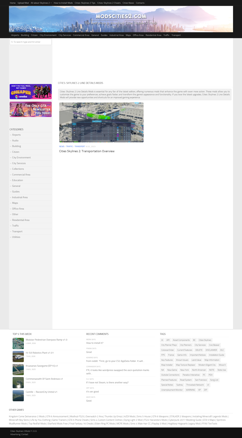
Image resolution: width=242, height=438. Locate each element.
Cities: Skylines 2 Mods (20, 431)
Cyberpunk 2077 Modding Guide (185, 420)
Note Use (222, 370)
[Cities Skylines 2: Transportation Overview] (101, 122)
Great (89, 352)
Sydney (179, 385)
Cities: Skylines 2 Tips (85, 3)
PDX (210, 375)
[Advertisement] (145, 59)
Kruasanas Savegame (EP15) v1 (42, 365)
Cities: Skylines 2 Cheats (109, 3)
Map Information (212, 360)
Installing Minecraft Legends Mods (210, 416)
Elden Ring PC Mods (105, 423)
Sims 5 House (144, 416)
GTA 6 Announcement (57, 416)
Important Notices (198, 355)
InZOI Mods (129, 416)
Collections (18, 168)
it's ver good (92, 391)
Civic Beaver (214, 345)
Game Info (182, 355)
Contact (25, 434)
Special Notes (167, 385)
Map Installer (167, 365)
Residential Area (153, 35)
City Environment (48, 35)
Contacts (140, 3)
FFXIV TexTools (209, 423)
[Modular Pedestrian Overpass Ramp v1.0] (18, 343)
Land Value (196, 360)
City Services (65, 35)
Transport (176, 35)
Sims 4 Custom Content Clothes (106, 420)
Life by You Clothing (40, 420)
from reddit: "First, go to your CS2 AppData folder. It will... (115, 361)
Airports (15, 35)
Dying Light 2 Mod (133, 420)
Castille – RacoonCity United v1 (41, 391)
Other (15, 214)
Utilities (16, 237)
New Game (172, 370)
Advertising (15, 434)
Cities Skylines (205, 340)
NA (162, 370)
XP (199, 390)
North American (199, 370)
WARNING (190, 390)
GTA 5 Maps (209, 420)
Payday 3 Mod (159, 423)
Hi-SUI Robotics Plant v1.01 (40, 352)
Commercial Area (81, 35)
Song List (214, 380)
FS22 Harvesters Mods (155, 420)
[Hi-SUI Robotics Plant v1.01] (18, 356)
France (171, 355)
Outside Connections (170, 375)
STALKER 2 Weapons (180, 416)
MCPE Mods (123, 423)
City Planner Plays (169, 345)
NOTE (211, 370)
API (168, 340)
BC (194, 340)
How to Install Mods (63, 3)
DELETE (199, 350)
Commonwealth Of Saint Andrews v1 (44, 378)
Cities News (128, 3)
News (61, 146)
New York (184, 370)
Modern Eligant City (207, 365)
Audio (15, 140)
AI (162, 340)
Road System (186, 380)
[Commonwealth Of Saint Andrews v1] (18, 382)
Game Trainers (59, 420)
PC (204, 375)
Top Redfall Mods (37, 423)
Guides (104, 35)
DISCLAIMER (211, 350)
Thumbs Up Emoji (113, 416)
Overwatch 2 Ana (94, 416)
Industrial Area (117, 35)
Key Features (167, 360)
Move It (222, 365)
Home (13, 3)
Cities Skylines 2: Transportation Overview (87, 151)
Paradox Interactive (191, 375)
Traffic (166, 35)
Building (25, 35)
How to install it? (94, 343)
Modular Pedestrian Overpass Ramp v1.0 (46, 339)
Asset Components (181, 340)
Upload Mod (23, 3)
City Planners (185, 345)
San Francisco (201, 380)
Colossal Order (167, 350)
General (95, 35)
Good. (89, 400)
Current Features (184, 350)
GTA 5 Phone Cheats (78, 420)
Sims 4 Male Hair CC (140, 423)
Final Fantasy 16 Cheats (81, 423)
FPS (163, 355)
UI (208, 385)
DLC (222, 350)
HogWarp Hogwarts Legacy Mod (184, 423)
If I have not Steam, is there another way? (107, 382)
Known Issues (182, 360)
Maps (128, 35)
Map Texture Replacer (185, 365)
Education (17, 180)
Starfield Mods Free (58, 423)
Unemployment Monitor (172, 390)
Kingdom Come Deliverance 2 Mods (27, 416)
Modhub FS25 (77, 416)
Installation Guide (216, 355)
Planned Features (169, 380)
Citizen (34, 35)
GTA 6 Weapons (160, 416)
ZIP (205, 390)
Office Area (138, 35)
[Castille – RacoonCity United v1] (18, 395)
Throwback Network (195, 385)
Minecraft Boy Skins (19, 420)
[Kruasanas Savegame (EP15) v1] (18, 369)
